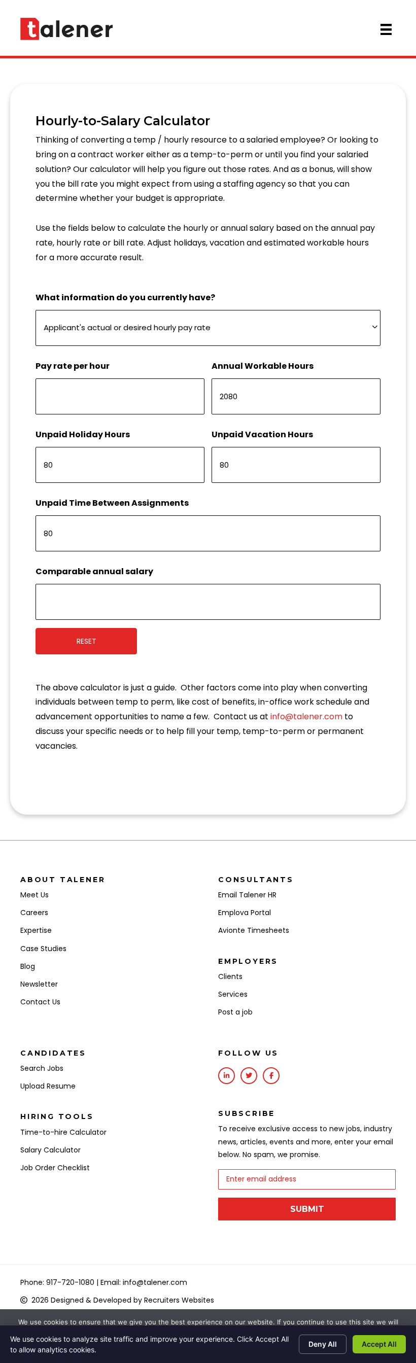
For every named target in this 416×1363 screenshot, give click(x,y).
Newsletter (39, 984)
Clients (230, 976)
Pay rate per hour (73, 366)
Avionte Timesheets (253, 930)
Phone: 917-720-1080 (57, 1282)
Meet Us (34, 895)
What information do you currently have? (125, 297)
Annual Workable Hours (263, 366)
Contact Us (40, 1002)
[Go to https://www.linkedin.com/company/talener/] (226, 1075)
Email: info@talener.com (143, 1282)
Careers (34, 912)
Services (233, 994)
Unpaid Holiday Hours (83, 434)
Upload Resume (48, 1086)
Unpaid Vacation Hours (262, 434)
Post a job (235, 1012)
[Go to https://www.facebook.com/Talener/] (271, 1075)
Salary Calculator (50, 1150)
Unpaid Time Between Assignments (112, 503)
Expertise (36, 930)
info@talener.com (306, 716)
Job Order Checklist (55, 1168)
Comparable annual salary (94, 571)
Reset (86, 641)
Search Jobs (41, 1068)
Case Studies (43, 948)
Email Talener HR (247, 895)
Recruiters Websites (179, 1300)
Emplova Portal (244, 912)
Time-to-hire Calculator (63, 1132)
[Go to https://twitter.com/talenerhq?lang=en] (248, 1075)
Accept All (379, 1344)
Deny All (322, 1344)
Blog (27, 966)
